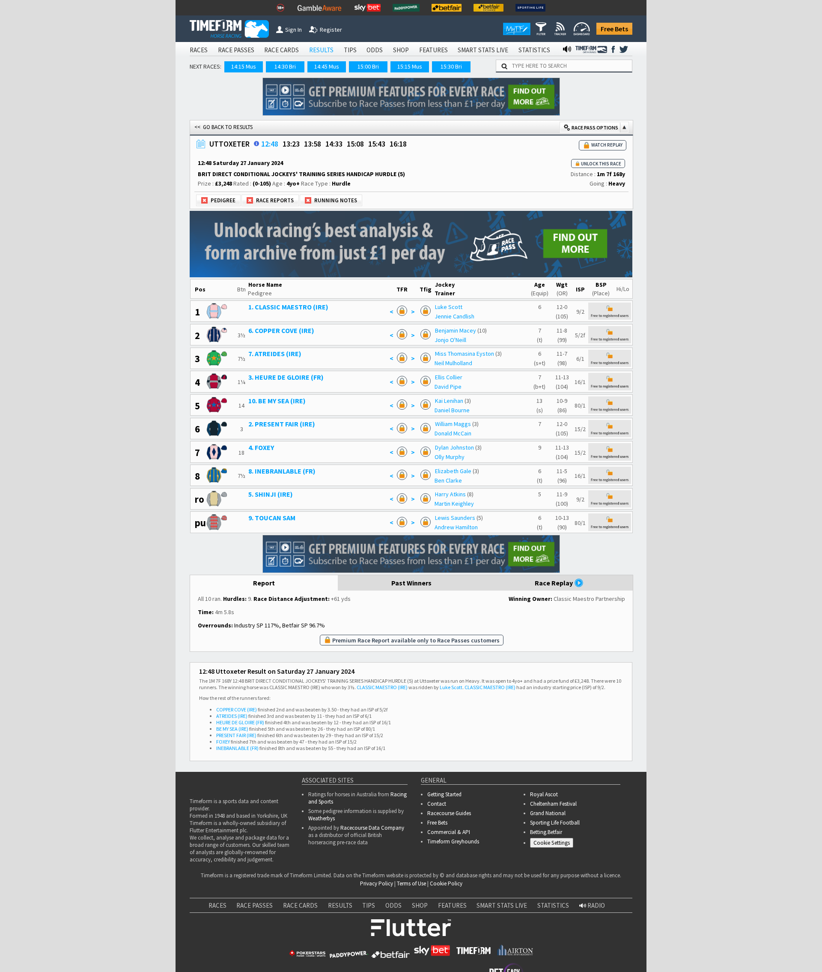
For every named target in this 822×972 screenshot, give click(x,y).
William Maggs (453, 424)
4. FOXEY (261, 447)
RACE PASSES (236, 50)
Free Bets (614, 28)
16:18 (398, 144)
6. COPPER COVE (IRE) (281, 330)
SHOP (401, 50)
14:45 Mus (326, 66)
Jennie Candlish (454, 316)
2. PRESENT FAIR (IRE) (281, 424)
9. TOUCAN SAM (271, 517)
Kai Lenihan (449, 401)
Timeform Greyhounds (453, 841)
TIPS (350, 50)
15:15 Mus (409, 66)
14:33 (333, 144)
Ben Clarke (448, 480)
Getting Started (444, 794)
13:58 (312, 144)
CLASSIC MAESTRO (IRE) (382, 687)
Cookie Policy (446, 883)
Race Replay (554, 583)
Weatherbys (321, 818)
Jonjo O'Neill (450, 340)
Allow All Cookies (654, 946)
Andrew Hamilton (456, 527)
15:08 (355, 144)
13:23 (291, 144)
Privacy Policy (376, 883)
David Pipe (448, 386)
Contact (436, 803)
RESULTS (321, 50)
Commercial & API (448, 832)
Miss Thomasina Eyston (464, 353)
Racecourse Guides (449, 813)
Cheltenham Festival (553, 803)
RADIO (595, 905)
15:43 (376, 144)
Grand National (548, 813)
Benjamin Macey (455, 330)
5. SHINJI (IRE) (270, 494)
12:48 (269, 144)
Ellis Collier (448, 377)
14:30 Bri (285, 66)
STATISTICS (534, 50)
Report (264, 583)
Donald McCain (453, 433)
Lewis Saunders (455, 518)
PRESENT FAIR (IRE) (236, 735)
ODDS (374, 50)
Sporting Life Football (555, 822)
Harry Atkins (450, 494)
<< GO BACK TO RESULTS (223, 127)
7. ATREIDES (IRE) (274, 353)
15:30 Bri (451, 66)
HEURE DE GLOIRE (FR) (240, 722)
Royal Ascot (544, 794)
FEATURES (433, 50)
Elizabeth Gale (453, 471)
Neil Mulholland (453, 363)
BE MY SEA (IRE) (232, 729)
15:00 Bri (368, 66)
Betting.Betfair (546, 832)
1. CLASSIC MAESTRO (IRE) (288, 307)
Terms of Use (411, 883)
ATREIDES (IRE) (231, 716)
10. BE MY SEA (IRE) (277, 400)
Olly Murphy (450, 457)
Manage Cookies (553, 844)
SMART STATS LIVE (483, 50)
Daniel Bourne (452, 410)
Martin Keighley (454, 503)
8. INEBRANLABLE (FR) (282, 471)
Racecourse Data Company (372, 827)
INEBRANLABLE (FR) (237, 748)
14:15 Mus (243, 66)
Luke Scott (448, 307)
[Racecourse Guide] (256, 143)
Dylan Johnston (454, 447)
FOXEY (223, 741)
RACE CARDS (281, 50)
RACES (199, 50)
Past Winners (411, 583)
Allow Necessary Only (718, 946)
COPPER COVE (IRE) (236, 709)
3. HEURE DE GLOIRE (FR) (286, 377)
